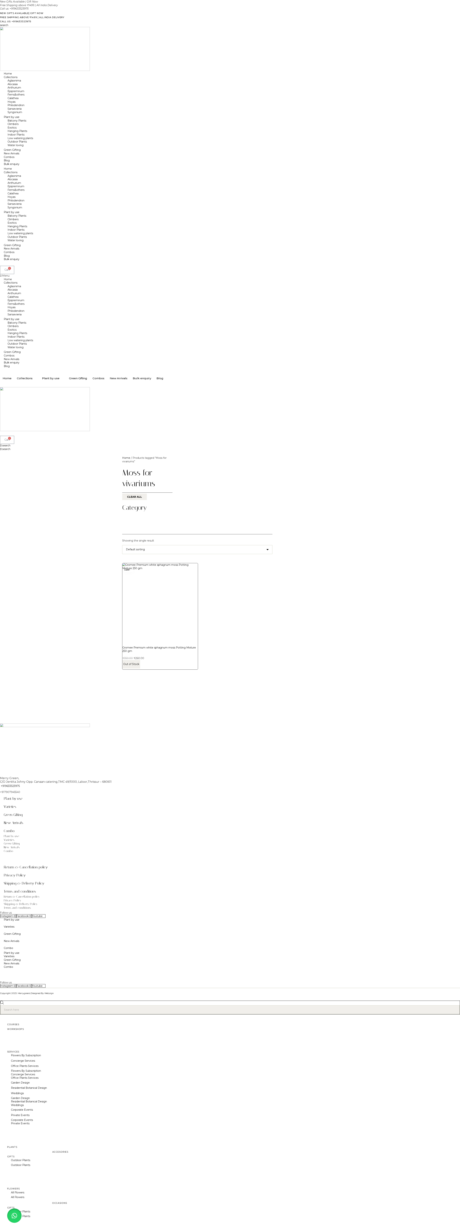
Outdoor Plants (17, 141)
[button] (230, 276)
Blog (7, 160)
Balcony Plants (17, 120)
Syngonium (15, 112)
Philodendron (16, 105)
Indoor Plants (16, 134)
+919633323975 (10, 786)
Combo (9, 831)
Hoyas (11, 101)
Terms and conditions (20, 891)
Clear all (134, 496)
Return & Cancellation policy (26, 867)
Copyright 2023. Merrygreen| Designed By (22, 993)
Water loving (16, 145)
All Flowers (17, 1192)
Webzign (49, 993)
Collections (10, 77)
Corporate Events (22, 1109)
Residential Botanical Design (29, 1087)
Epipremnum (16, 91)
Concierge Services (23, 1060)
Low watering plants (20, 138)
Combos (9, 157)
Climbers (13, 124)
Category (134, 507)
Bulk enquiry (11, 164)
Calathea (13, 98)
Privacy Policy (15, 875)
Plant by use (11, 117)
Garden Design (20, 1082)
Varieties (10, 806)
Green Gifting (12, 149)
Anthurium (14, 87)
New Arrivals (11, 153)
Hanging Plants (17, 131)
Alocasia (13, 84)
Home (8, 73)
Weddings (17, 1093)
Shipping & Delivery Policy (24, 883)
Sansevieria (15, 108)
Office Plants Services (24, 1066)
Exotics (12, 127)
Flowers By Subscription (26, 1055)
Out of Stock (131, 664)
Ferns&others (16, 94)
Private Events (20, 1115)
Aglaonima (14, 80)
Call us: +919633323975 (15, 21)
